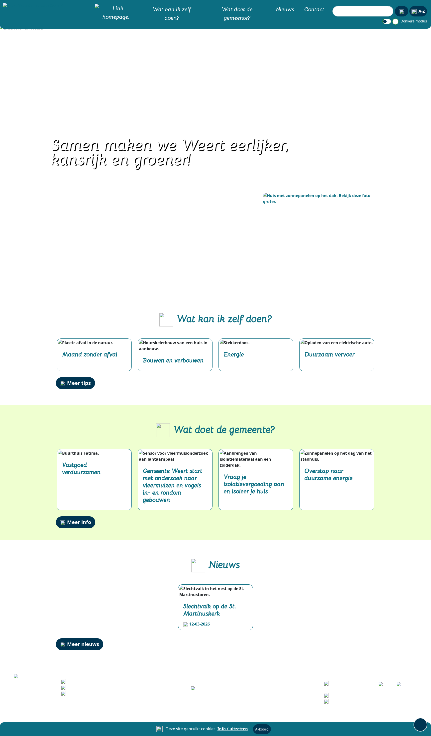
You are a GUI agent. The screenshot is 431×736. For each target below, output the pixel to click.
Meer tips (79, 383)
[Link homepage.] (116, 13)
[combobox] (362, 11)
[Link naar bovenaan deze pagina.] (420, 725)
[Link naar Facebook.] (384, 685)
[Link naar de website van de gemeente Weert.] (215, 689)
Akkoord (262, 729)
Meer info (79, 522)
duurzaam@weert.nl (88, 693)
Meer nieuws (83, 644)
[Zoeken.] (401, 11)
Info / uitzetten (232, 729)
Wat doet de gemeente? (237, 13)
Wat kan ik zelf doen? (172, 13)
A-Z (422, 11)
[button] (32, 5)
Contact (314, 9)
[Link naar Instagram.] (402, 685)
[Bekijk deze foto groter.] (319, 199)
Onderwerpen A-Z (348, 695)
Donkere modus (413, 21)
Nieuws (285, 9)
